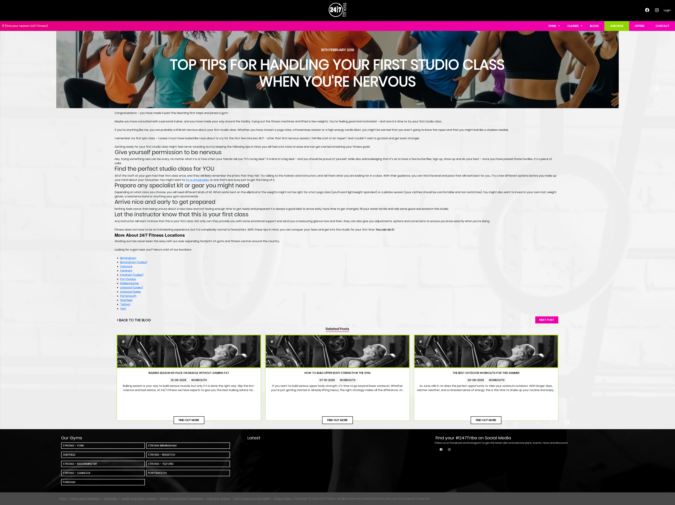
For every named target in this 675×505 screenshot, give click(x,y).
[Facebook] (647, 11)
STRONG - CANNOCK (77, 473)
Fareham (126, 271)
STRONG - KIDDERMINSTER (80, 464)
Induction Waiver (218, 499)
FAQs (62, 499)
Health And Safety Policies (138, 499)
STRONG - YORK (73, 446)
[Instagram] (657, 11)
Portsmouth (128, 296)
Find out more (189, 420)
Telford (125, 304)
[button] (581, 26)
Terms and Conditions (85, 499)
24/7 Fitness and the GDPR (252, 499)
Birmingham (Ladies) (133, 262)
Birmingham (128, 258)
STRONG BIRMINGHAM (162, 446)
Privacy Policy (283, 499)
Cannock (126, 266)
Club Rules (110, 499)
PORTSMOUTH (157, 473)
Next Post (546, 320)
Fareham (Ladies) (131, 275)
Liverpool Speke (130, 292)
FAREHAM (69, 482)
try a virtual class (197, 180)
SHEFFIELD (69, 455)
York (123, 309)
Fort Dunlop (128, 279)
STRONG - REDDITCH (161, 455)
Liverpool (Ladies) (131, 288)
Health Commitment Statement (182, 499)
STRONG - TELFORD (160, 464)
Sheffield (126, 300)
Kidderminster (129, 283)
